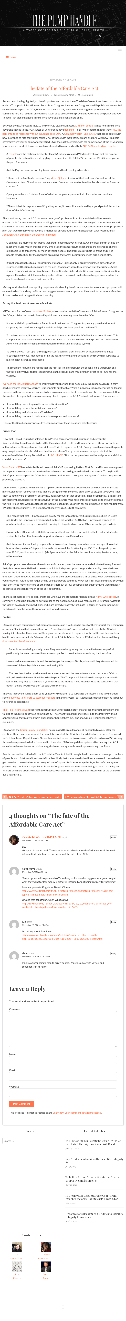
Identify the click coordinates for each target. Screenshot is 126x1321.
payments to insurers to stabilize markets (32, 697)
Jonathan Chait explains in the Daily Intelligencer (29, 234)
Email (12, 1070)
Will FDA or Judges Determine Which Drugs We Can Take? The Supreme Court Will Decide (93, 1142)
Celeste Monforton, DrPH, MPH (41, 836)
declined (69, 129)
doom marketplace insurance (18, 641)
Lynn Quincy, (59, 177)
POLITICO (57, 455)
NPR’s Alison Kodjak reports (99, 145)
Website (14, 1086)
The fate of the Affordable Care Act (63, 88)
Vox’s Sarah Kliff (11, 467)
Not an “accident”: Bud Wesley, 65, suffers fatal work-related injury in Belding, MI (35, 797)
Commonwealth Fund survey (80, 133)
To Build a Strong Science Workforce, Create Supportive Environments (92, 1179)
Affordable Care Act (63, 80)
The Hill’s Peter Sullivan (15, 709)
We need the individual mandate (20, 383)
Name (12, 1053)
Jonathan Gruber (41, 311)
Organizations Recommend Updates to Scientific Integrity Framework (94, 1215)
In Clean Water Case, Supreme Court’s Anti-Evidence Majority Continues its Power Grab (91, 1197)
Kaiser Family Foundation (34, 729)
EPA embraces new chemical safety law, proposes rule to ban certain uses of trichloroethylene (94, 797)
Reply (113, 837)
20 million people (83, 125)
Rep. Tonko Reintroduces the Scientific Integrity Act (94, 1160)
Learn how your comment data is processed (77, 1112)
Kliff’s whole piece (106, 596)
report (12, 153)
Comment (14, 1009)
